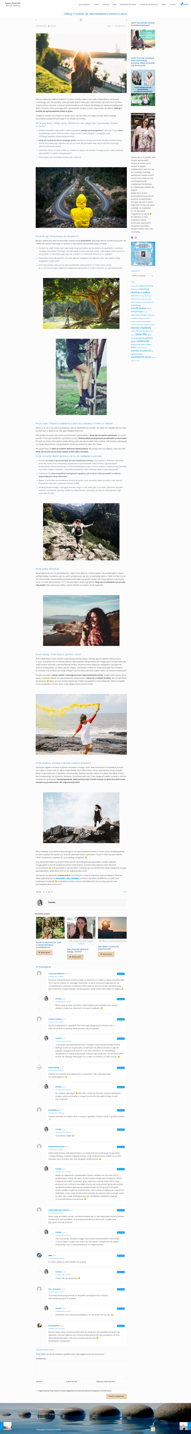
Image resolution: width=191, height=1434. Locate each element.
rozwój (133, 331)
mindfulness (138, 308)
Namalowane (53, 1326)
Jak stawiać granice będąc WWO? (77, 950)
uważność (142, 341)
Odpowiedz (121, 974)
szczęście (140, 338)
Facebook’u (78, 875)
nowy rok (145, 312)
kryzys (145, 302)
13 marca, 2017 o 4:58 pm (56, 976)
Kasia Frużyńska (54, 1019)
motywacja (136, 311)
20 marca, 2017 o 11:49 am (63, 1132)
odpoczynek (135, 315)
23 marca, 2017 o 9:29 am (63, 1172)
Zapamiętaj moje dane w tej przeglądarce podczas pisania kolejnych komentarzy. (75, 1390)
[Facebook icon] (146, 1430)
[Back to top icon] (153, 1429)
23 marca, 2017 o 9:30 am (63, 1235)
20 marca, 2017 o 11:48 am (63, 1090)
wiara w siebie (146, 345)
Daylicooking (53, 1068)
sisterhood (146, 331)
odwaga (143, 315)
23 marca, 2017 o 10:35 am (56, 1258)
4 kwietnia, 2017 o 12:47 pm (56, 1328)
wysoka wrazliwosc (142, 347)
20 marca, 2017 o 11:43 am (63, 1002)
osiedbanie (150, 315)
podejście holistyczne (138, 318)
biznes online (135, 286)
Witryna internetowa (105, 1381)
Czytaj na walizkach (56, 974)
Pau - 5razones (54, 1289)
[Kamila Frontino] (13, 4)
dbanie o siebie (140, 292)
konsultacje (148, 299)
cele (136, 289)
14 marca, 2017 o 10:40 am (56, 1113)
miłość (148, 309)
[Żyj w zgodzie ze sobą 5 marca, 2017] (5, 1426)
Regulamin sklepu (47, 1414)
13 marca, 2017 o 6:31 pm (55, 1022)
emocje (141, 296)
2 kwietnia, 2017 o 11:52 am (63, 1311)
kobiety (143, 299)
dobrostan (135, 296)
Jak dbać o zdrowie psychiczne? (108, 947)
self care (139, 331)
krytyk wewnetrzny (137, 302)
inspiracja (148, 296)
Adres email (72, 1381)
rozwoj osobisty (141, 328)
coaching (144, 289)
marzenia (150, 302)
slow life (141, 334)
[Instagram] (135, 237)
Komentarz (41, 1358)
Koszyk (42, 1418)
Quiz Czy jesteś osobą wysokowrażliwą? (142, 23)
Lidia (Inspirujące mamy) (58, 1210)
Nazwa (39, 1381)
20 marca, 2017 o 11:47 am (63, 1041)
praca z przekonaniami (147, 325)
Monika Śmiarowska (56, 1147)
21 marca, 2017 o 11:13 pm (55, 1149)
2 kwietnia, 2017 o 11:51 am (63, 1275)
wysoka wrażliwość (141, 350)
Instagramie (93, 875)
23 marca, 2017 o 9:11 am (55, 1213)
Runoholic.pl (53, 1110)
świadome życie (141, 357)
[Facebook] (132, 237)
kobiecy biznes (136, 299)
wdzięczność (135, 345)
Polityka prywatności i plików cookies (55, 1409)
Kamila (53, 26)
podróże (148, 318)
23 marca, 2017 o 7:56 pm (56, 1292)
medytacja (136, 305)
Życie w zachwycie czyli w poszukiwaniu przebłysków (48, 945)
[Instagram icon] (148, 1430)
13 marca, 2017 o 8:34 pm (56, 1070)
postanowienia (136, 321)
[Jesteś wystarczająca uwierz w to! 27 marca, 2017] (185, 1426)
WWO (133, 347)
